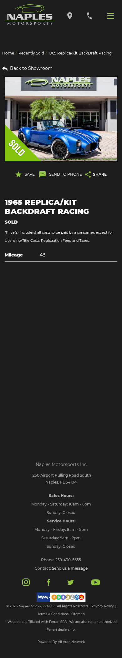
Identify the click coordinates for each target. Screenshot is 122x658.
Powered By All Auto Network (61, 642)
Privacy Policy (102, 606)
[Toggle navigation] (112, 15)
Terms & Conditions (53, 614)
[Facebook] (48, 582)
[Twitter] (70, 582)
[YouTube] (95, 582)
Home (8, 53)
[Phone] (90, 15)
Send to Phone (65, 174)
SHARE (100, 174)
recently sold (31, 53)
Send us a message (70, 568)
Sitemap (78, 614)
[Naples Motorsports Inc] (30, 14)
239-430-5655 (68, 559)
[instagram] (26, 581)
